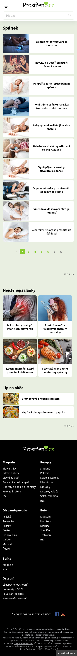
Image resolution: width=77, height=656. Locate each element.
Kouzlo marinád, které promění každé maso (20, 370)
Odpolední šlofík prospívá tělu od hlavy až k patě (51, 189)
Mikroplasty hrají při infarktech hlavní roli (20, 327)
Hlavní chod (47, 482)
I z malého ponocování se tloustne (51, 43)
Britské (7, 526)
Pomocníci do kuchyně (16, 482)
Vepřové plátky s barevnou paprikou (44, 412)
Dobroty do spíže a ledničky (19, 487)
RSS (5, 496)
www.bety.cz (48, 629)
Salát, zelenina (49, 496)
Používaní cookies (13, 593)
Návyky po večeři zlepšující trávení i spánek (51, 64)
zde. (72, 637)
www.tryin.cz (34, 629)
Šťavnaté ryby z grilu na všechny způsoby (55, 370)
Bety (43, 510)
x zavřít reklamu (66, 653)
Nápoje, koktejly (49, 477)
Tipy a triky (9, 468)
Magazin (45, 516)
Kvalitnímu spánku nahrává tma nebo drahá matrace (52, 106)
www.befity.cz (63, 629)
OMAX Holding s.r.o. (23, 643)
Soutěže (45, 530)
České (6, 530)
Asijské (7, 516)
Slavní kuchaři (11, 477)
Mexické (7, 544)
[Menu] (6, 6)
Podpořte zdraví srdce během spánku (51, 85)
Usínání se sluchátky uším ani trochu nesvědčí (51, 148)
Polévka (44, 473)
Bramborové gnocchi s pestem (41, 398)
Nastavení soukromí (15, 598)
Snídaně (45, 468)
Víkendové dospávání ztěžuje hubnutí (51, 210)
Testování (46, 535)
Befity (7, 559)
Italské (7, 539)
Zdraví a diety (11, 473)
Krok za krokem (12, 491)
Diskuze (45, 526)
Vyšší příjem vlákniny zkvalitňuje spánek (51, 169)
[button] (70, 15)
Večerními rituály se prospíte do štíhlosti (51, 231)
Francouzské (10, 535)
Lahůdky (45, 487)
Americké (8, 521)
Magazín (9, 462)
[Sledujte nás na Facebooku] (56, 614)
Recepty (46, 462)
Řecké (6, 548)
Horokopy (46, 521)
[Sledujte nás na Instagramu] (62, 614)
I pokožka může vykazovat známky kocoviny (55, 329)
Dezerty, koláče (49, 491)
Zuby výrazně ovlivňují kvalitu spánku (51, 127)
